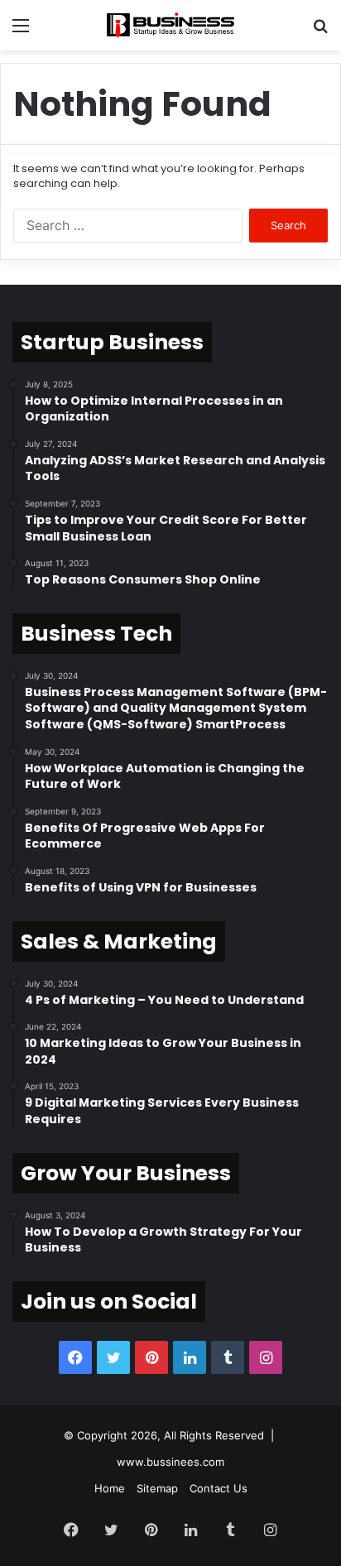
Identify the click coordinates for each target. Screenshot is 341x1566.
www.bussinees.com (170, 1461)
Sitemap (157, 1488)
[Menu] (20, 31)
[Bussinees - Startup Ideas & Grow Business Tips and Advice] (170, 25)
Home (109, 1488)
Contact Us (218, 1488)
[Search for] (320, 31)
